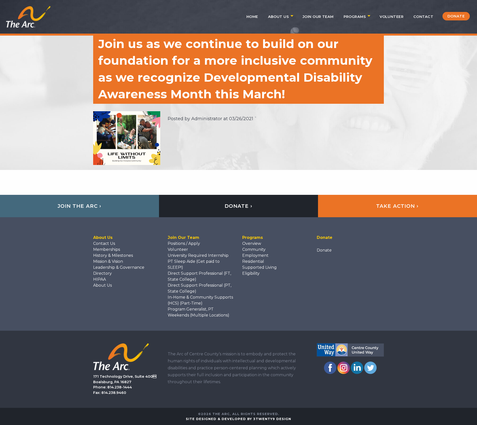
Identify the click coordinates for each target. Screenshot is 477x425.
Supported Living (259, 267)
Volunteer (391, 16)
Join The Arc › (79, 206)
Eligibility (251, 273)
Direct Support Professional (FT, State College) (199, 276)
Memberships (106, 249)
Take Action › (397, 206)
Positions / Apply (184, 243)
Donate (456, 16)
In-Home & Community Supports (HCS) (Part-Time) (200, 300)
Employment (255, 255)
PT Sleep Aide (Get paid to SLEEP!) (194, 264)
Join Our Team (318, 16)
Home (252, 16)
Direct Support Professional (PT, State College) (199, 288)
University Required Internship (198, 255)
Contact (423, 16)
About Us (278, 16)
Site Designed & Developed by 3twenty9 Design (238, 419)
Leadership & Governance (118, 267)
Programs (355, 16)
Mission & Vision (108, 261)
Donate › (238, 206)
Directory (102, 273)
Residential (253, 261)
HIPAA (99, 279)
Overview (251, 243)
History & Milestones (113, 255)
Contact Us (104, 243)
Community (254, 249)
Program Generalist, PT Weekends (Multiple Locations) (198, 312)
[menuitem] (252, 16)
